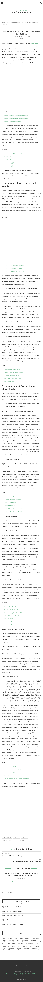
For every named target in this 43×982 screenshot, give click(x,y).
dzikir (18, 941)
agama (16, 938)
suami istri (18, 949)
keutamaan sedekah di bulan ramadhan (15, 271)
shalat (4, 949)
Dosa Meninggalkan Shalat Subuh (14, 613)
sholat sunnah (34, 43)
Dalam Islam (33, 940)
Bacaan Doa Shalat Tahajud (12, 607)
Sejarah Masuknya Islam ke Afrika (12, 920)
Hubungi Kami (15, 973)
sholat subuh (28, 202)
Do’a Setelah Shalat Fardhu (12, 497)
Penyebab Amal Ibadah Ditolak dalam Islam (16, 778)
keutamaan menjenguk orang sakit (14, 265)
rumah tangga (26, 948)
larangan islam (6, 946)
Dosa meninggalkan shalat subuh (13, 166)
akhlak (21, 938)
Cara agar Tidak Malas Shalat (12, 378)
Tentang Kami (7, 973)
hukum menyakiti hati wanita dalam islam (16, 115)
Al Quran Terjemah (35, 938)
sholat (24, 837)
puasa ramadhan (11, 948)
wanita (38, 949)
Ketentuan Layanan (24, 973)
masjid (19, 946)
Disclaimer (18, 975)
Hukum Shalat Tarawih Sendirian (13, 770)
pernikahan (37, 946)
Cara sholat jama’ (9, 381)
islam (8, 945)
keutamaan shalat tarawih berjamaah (14, 625)
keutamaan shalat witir (10, 622)
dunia (13, 941)
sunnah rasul (25, 949)
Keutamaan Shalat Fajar (11, 502)
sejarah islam (34, 948)
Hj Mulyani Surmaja (24, 36)
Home (3, 22)
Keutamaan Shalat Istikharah (12, 499)
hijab (9, 943)
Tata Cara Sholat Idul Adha (12, 369)
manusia (13, 946)
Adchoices (24, 975)
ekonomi (24, 941)
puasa (4, 948)
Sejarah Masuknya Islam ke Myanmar (12, 911)
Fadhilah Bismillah (9, 160)
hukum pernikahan (30, 943)
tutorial (32, 949)
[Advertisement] (21, 87)
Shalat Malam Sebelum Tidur (12, 616)
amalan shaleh (11, 940)
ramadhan (19, 948)
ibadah (17, 837)
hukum (13, 943)
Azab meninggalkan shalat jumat (13, 163)
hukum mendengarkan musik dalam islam (16, 118)
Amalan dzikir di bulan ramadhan (14, 154)
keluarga (14, 945)
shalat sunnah (11, 949)
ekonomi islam (31, 941)
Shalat (9, 22)
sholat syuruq (20, 840)
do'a (8, 941)
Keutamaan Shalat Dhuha (11, 375)
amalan (4, 940)
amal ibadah (7, 837)
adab (4, 938)
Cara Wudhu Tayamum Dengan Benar (15, 775)
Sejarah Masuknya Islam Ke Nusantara (13, 924)
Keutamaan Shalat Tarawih (12, 767)
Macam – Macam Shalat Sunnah (13, 372)
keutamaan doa (28, 945)
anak (18, 940)
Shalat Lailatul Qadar (10, 619)
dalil (4, 941)
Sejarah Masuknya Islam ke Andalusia (12, 915)
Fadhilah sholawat (9, 157)
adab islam (10, 938)
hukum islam (20, 943)
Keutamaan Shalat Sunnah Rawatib (14, 773)
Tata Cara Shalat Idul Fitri (11, 610)
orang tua (25, 946)
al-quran (27, 938)
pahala (31, 946)
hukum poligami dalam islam (12, 121)
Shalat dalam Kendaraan (11, 505)
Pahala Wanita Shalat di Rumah (13, 511)
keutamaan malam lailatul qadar (13, 268)
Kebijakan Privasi (34, 973)
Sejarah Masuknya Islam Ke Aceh (11, 907)
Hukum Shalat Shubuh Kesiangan (14, 508)
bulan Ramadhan (25, 940)
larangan (35, 945)
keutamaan (20, 945)
